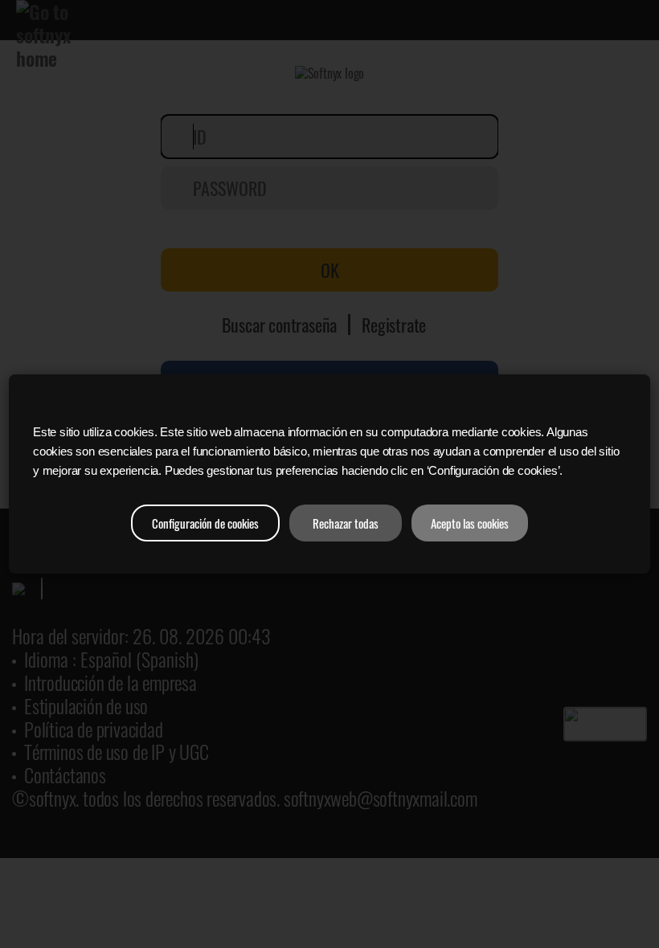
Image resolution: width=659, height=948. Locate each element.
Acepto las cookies (470, 523)
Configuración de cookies (205, 523)
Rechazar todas (346, 523)
